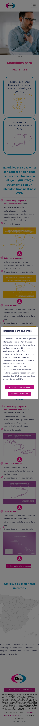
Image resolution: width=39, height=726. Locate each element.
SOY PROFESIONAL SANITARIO (19, 387)
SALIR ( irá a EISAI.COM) (19, 393)
